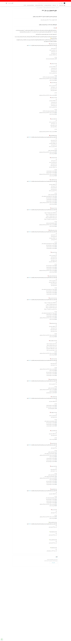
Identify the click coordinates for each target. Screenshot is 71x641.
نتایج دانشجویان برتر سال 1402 (39, 7)
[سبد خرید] (6, 3)
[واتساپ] (2, 639)
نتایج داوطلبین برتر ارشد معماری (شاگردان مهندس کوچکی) (49, 7)
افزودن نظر (53, 562)
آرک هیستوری (57, 7)
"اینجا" (30, 45)
